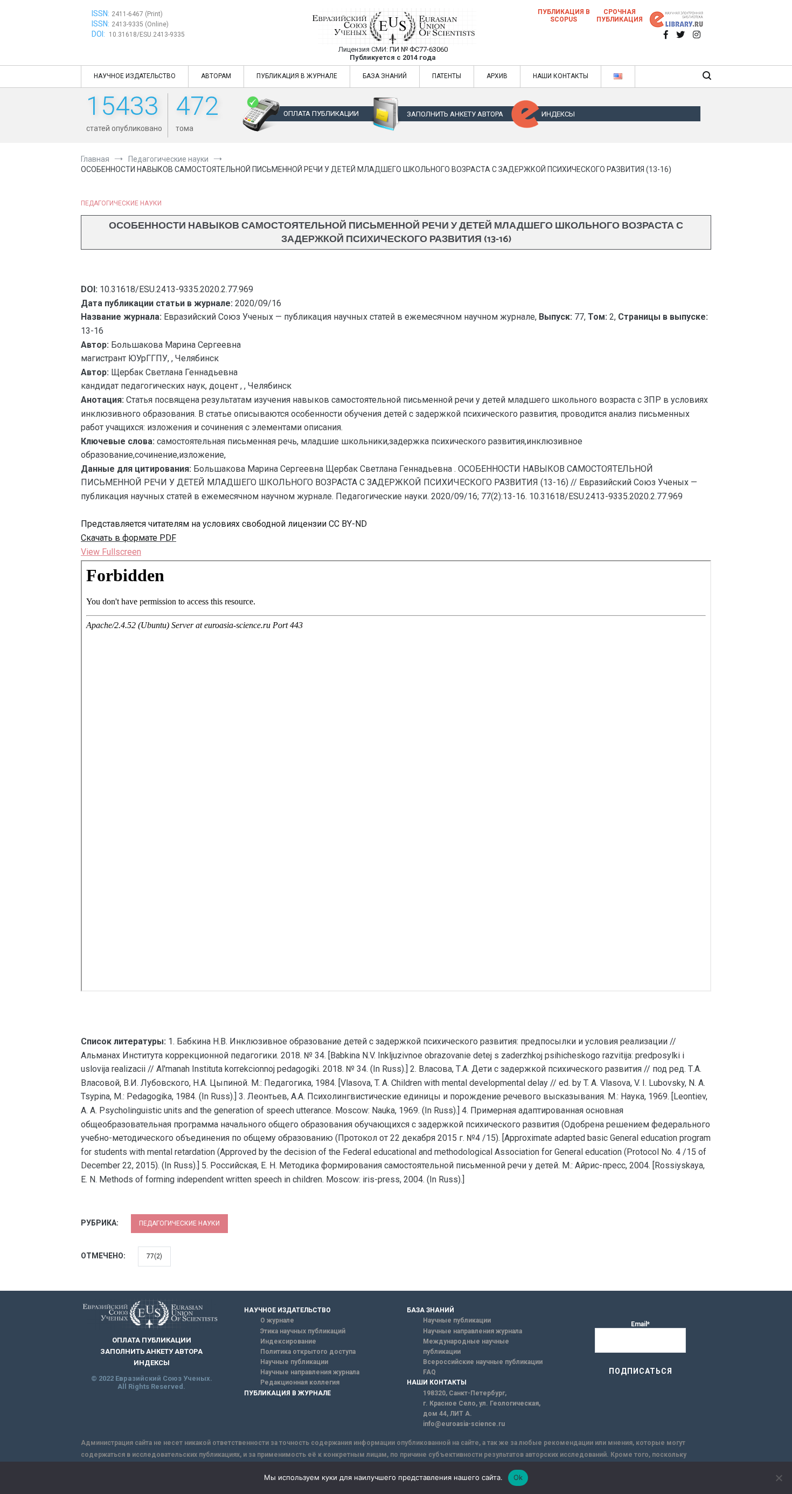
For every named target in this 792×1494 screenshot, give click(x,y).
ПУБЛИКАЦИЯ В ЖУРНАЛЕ (296, 76)
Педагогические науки (121, 203)
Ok (518, 1477)
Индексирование (288, 1341)
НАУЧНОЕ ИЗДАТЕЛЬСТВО (135, 76)
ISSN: (100, 13)
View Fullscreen (111, 552)
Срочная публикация (619, 15)
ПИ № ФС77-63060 (419, 49)
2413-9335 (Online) (140, 24)
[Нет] (778, 1477)
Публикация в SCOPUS (564, 15)
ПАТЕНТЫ (446, 76)
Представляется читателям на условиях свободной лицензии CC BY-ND (224, 524)
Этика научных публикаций (302, 1331)
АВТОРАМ (216, 76)
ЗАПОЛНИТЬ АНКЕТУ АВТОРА (455, 114)
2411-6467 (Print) (137, 14)
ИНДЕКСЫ (558, 114)
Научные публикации (294, 1362)
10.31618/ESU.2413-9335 (147, 34)
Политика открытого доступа (308, 1351)
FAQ (429, 1372)
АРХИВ (497, 76)
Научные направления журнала (309, 1372)
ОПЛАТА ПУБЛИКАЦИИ (321, 113)
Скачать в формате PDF (128, 538)
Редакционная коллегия (299, 1382)
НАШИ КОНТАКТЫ (560, 76)
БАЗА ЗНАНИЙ (385, 76)
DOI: (99, 34)
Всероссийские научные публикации (483, 1362)
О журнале (277, 1320)
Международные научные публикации (466, 1346)
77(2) (154, 1256)
